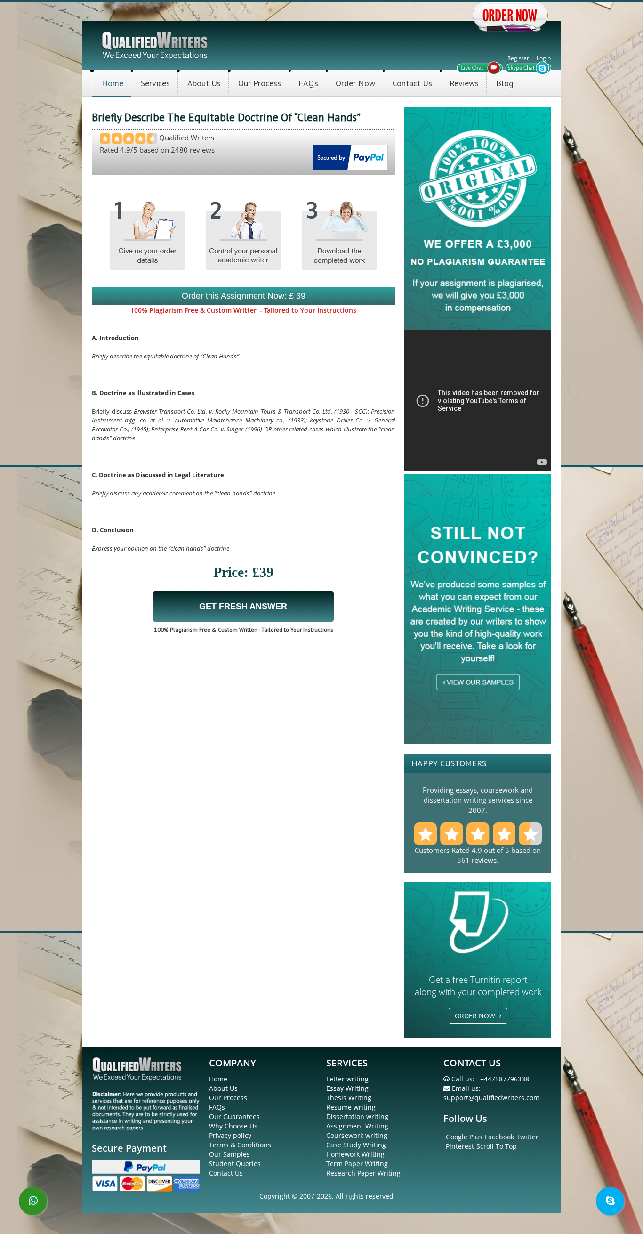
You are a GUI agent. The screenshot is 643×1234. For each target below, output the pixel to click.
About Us (204, 83)
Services (155, 83)
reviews (484, 860)
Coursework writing (356, 1135)
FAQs (308, 83)
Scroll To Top (496, 1146)
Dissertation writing (357, 1116)
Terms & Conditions (240, 1144)
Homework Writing (355, 1154)
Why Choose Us (233, 1125)
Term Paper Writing (357, 1163)
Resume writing (351, 1107)
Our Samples (229, 1154)
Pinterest (460, 1146)
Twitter (527, 1136)
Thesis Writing (348, 1097)
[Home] (155, 44)
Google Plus (464, 1136)
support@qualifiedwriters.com (491, 1097)
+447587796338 (504, 1078)
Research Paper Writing (363, 1173)
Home (112, 83)
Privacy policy (230, 1135)
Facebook (499, 1136)
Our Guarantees (234, 1116)
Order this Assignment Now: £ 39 (243, 295)
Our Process (259, 83)
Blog (505, 83)
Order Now (355, 83)
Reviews (464, 83)
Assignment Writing (357, 1125)
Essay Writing (347, 1088)
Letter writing (347, 1078)
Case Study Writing (356, 1144)
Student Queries (235, 1163)
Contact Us (412, 83)
